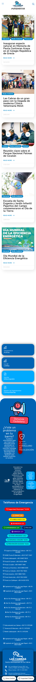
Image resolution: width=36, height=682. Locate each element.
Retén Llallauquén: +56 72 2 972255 (16, 632)
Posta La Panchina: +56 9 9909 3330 (16, 568)
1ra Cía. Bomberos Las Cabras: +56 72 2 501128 (18, 599)
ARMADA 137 (18, 532)
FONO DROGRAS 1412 (18, 536)
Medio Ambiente (17, 39)
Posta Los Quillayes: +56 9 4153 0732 (16, 580)
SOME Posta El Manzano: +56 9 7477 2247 (18, 555)
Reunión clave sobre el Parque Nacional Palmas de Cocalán (17, 153)
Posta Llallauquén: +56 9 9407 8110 (16, 558)
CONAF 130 (18, 515)
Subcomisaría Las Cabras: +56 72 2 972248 (18, 625)
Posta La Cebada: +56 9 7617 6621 (15, 571)
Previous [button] (8, 134)
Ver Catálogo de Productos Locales (31, 485)
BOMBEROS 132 (18, 524)
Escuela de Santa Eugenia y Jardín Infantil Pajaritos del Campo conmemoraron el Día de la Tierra (17, 206)
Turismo (25, 146)
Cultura (5, 146)
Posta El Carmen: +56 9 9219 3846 (15, 562)
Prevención (28, 39)
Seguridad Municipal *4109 (18, 509)
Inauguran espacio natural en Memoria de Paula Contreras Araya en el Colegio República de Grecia (17, 48)
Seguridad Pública (27, 678)
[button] (33, 4)
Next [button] (27, 134)
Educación (6, 39)
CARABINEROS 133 (12, 528)
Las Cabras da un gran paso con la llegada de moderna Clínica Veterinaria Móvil (16, 102)
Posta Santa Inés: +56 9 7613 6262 (15, 577)
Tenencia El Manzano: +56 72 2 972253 (17, 628)
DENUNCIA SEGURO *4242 (18, 540)
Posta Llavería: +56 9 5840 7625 (14, 574)
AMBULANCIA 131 (18, 520)
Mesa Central (10, 678)
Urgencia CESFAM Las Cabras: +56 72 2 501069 (18, 551)
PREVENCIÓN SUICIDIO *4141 (18, 544)
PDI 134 (28, 528)
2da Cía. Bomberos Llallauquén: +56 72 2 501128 (18, 603)
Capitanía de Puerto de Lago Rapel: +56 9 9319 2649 (18, 591)
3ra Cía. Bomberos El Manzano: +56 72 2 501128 (18, 608)
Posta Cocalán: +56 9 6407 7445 (15, 565)
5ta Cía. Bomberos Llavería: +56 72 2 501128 (18, 617)
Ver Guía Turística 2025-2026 (30, 476)
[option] (18, 134)
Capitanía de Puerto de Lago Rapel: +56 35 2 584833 (18, 587)
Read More (7, 58)
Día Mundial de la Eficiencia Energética (15, 257)
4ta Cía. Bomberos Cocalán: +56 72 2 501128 (18, 613)
